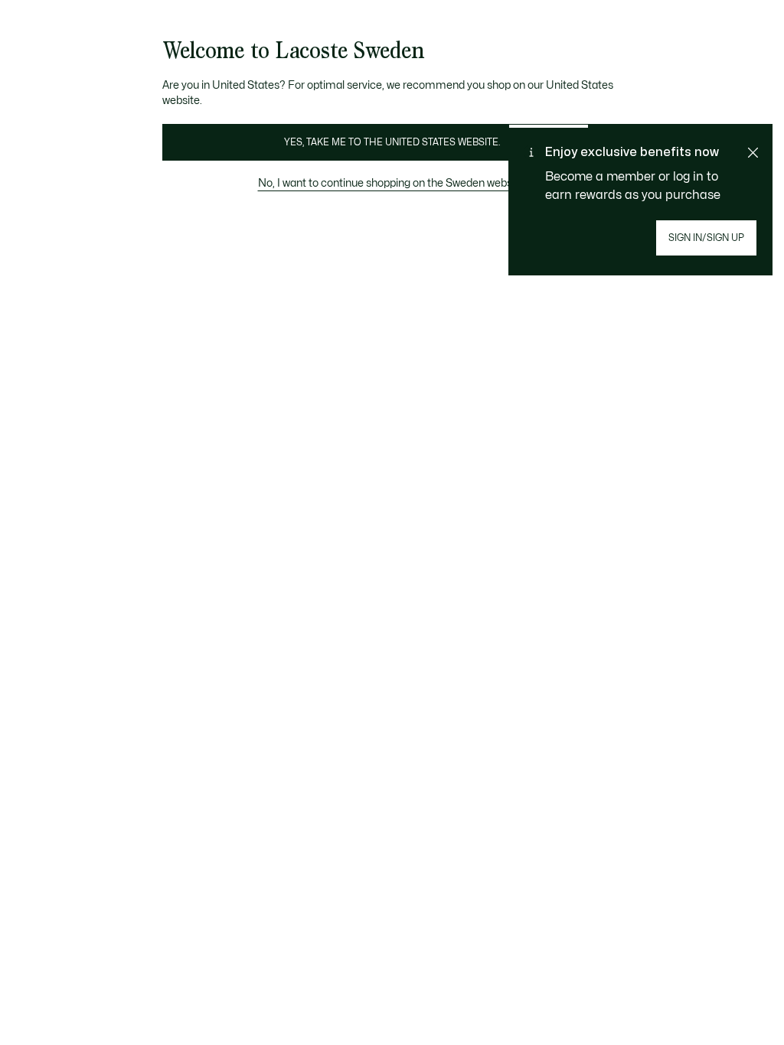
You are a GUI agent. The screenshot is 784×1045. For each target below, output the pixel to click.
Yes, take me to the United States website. (392, 142)
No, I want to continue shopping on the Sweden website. (392, 183)
